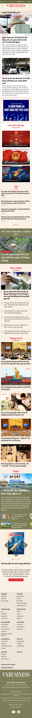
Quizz (16, 234)
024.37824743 (17, 707)
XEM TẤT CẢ (16, 225)
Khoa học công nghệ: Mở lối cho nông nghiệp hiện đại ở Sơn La (19, 525)
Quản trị (3, 631)
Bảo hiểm (20, 601)
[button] (26, 559)
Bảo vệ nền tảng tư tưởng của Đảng (15, 145)
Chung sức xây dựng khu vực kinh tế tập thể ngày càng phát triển (15, 210)
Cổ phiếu (4, 614)
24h (2, 611)
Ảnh (3, 231)
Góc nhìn (4, 618)
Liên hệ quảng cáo (7, 667)
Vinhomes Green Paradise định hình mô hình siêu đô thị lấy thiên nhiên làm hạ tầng (15, 218)
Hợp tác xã (4, 641)
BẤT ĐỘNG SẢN (21, 609)
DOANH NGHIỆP (5, 622)
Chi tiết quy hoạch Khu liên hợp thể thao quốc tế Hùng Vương (15, 257)
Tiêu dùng (4, 626)
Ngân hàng (5, 35)
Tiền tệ (19, 598)
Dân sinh (3, 654)
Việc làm (3, 656)
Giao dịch (4, 616)
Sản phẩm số (21, 626)
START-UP (20, 639)
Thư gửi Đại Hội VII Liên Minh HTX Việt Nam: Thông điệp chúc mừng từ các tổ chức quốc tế (16, 305)
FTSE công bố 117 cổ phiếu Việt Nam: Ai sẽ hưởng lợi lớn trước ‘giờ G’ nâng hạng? (17, 332)
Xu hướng (20, 624)
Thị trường (5, 76)
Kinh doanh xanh (6, 646)
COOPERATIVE (5, 639)
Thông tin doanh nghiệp (6, 634)
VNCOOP (19, 652)
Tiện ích (19, 618)
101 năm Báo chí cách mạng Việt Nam (16, 563)
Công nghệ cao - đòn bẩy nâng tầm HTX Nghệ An (19, 517)
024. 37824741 (11, 664)
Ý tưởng (19, 643)
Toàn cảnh (20, 616)
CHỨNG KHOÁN (5, 609)
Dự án (18, 614)
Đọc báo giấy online (16, 579)
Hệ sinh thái (20, 646)
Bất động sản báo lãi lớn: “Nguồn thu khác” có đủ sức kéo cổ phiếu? (16, 326)
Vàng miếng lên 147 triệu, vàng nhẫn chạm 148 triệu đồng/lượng (15, 312)
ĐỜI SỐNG (4, 652)
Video (8, 231)
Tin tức (19, 611)
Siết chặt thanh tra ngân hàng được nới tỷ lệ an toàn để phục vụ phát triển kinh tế (15, 202)
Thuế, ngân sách (22, 603)
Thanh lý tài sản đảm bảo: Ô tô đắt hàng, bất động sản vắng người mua (16, 80)
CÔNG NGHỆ (20, 622)
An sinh (3, 648)
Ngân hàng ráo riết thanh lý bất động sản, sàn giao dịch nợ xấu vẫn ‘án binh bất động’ (14, 39)
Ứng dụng (20, 629)
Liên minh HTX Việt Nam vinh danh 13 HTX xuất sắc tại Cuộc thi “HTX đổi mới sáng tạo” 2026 (15, 193)
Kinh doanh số (21, 605)
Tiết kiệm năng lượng (10, 180)
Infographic (17, 231)
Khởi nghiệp (20, 641)
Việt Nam (3, 596)
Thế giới (3, 598)
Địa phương (5, 601)
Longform (27, 231)
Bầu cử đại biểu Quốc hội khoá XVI (14, 163)
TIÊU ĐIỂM (4, 594)
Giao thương (5, 629)
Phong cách (5, 659)
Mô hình (3, 643)
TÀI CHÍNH (20, 594)
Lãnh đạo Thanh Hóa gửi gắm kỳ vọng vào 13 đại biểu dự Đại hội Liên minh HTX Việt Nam (17, 319)
